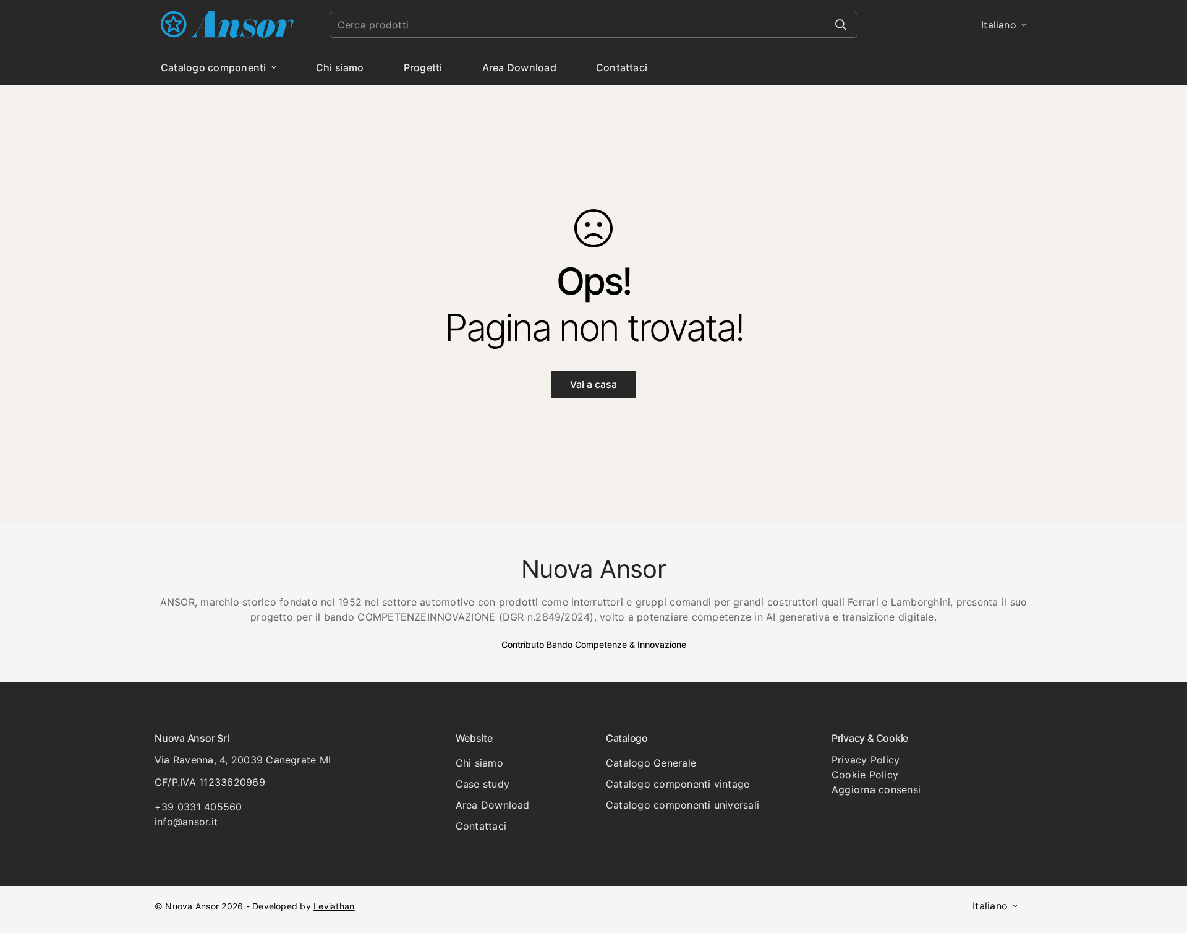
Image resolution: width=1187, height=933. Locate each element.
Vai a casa (593, 384)
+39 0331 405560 (198, 807)
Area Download (519, 67)
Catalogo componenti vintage (677, 784)
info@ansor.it (186, 821)
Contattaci (621, 67)
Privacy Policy (866, 760)
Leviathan (333, 906)
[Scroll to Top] (1163, 865)
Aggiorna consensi (876, 789)
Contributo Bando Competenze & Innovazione (593, 644)
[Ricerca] (841, 24)
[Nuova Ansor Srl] (227, 25)
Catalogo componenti (213, 67)
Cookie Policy (865, 774)
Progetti (423, 67)
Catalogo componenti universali (682, 805)
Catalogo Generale (651, 763)
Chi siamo (340, 67)
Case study (482, 784)
